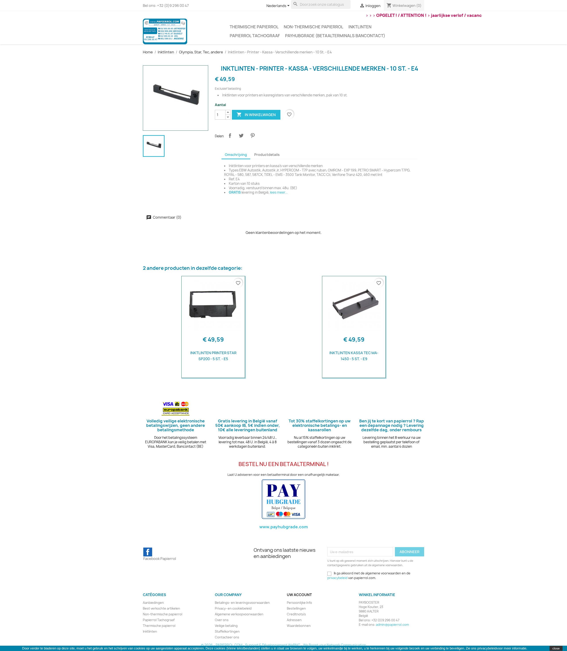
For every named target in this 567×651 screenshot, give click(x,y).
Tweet (241, 135)
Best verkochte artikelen (161, 608)
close (556, 648)
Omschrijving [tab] (236, 154)
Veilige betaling (226, 626)
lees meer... (279, 192)
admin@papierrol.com (392, 624)
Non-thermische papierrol (313, 27)
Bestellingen (296, 608)
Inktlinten (359, 27)
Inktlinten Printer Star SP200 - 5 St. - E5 (213, 355)
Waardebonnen (299, 626)
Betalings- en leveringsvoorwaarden (242, 602)
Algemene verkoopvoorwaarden (239, 614)
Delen (229, 135)
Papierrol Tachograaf (255, 36)
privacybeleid (337, 578)
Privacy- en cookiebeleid (233, 608)
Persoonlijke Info (299, 602)
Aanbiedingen (153, 602)
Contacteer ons (227, 637)
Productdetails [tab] (267, 154)
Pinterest (252, 135)
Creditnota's (296, 614)
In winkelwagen (256, 114)
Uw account (299, 594)
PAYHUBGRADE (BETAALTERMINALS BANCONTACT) (335, 36)
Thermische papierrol (254, 27)
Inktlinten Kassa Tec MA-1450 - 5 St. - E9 (353, 355)
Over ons (222, 620)
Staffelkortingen (227, 631)
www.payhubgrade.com (283, 527)
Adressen (294, 620)
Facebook (147, 552)
